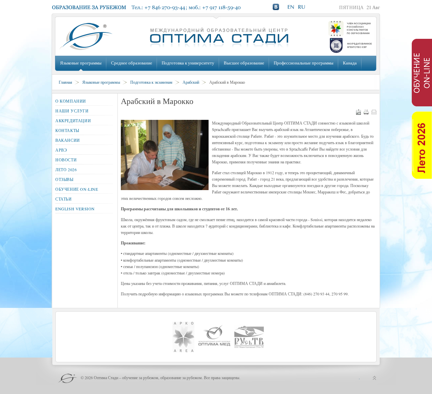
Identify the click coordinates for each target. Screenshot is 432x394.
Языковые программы (81, 63)
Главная (65, 82)
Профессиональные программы (303, 63)
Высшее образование (244, 63)
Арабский (191, 82)
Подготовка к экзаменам (151, 82)
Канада (350, 63)
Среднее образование (131, 63)
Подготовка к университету (188, 63)
